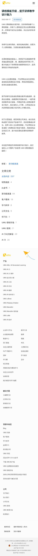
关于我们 (6, 493)
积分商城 (6, 364)
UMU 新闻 (6, 228)
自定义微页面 (7, 347)
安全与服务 (17, 531)
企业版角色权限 (8, 334)
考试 (22, 343)
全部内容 (5, 176)
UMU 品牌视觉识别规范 (11, 466)
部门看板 (6, 343)
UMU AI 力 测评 (8, 273)
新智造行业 (7, 403)
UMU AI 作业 (7, 286)
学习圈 (5, 359)
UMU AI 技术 (7, 320)
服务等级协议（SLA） (21, 527)
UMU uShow (7, 299)
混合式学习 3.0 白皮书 (10, 458)
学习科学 (5, 205)
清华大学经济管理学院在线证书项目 (15, 474)
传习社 (4, 217)
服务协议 (7, 527)
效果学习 (6, 445)
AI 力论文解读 (7, 234)
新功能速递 (13, 164)
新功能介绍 (7, 449)
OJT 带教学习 (7, 351)
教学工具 (24, 330)
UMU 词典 (6, 432)
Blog (4, 428)
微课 (22, 334)
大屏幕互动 (24, 347)
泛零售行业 (7, 399)
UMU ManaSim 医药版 (10, 311)
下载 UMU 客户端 (9, 462)
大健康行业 (7, 395)
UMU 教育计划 (8, 510)
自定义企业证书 (8, 372)
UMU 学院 (6, 453)
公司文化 (5, 211)
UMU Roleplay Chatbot (10, 303)
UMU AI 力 (6, 269)
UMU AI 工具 (7, 282)
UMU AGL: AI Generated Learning (14, 265)
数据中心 (6, 338)
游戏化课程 (24, 351)
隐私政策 (7, 531)
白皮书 (4, 188)
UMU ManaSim (8, 307)
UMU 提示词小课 (8, 278)
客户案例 (5, 199)
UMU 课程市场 (8, 222)
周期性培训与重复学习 (10, 368)
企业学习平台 (7, 330)
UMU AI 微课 (7, 290)
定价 (22, 359)
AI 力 (4, 240)
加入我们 (6, 497)
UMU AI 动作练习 (9, 294)
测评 (4, 355)
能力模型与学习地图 (9, 380)
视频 (22, 338)
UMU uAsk (6, 315)
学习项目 (24, 355)
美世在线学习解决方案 (10, 479)
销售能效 (5, 182)
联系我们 (6, 514)
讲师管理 (6, 376)
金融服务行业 (7, 407)
